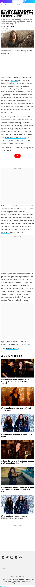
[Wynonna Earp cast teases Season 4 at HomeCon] (17, 423)
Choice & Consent (26, 581)
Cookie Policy (16, 581)
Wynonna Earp (6, 51)
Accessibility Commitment (15, 583)
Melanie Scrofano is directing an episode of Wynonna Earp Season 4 (17, 462)
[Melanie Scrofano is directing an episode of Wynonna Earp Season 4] (17, 449)
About (3, 579)
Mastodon (3, 586)
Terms (25, 583)
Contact (9, 579)
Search (32, 569)
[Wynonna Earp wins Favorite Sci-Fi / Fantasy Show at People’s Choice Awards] (17, 368)
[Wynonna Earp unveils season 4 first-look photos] (17, 396)
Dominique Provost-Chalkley (15, 137)
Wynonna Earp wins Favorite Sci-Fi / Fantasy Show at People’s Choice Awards (16, 382)
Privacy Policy (7, 581)
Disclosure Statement (18, 579)
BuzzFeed (15, 348)
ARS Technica (9, 348)
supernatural (5, 232)
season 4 (14, 80)
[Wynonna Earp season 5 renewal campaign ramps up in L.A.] (17, 504)
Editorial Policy (30, 579)
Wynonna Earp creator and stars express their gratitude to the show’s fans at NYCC (17, 489)
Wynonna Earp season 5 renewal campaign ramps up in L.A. (14, 517)
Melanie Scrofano (7, 123)
